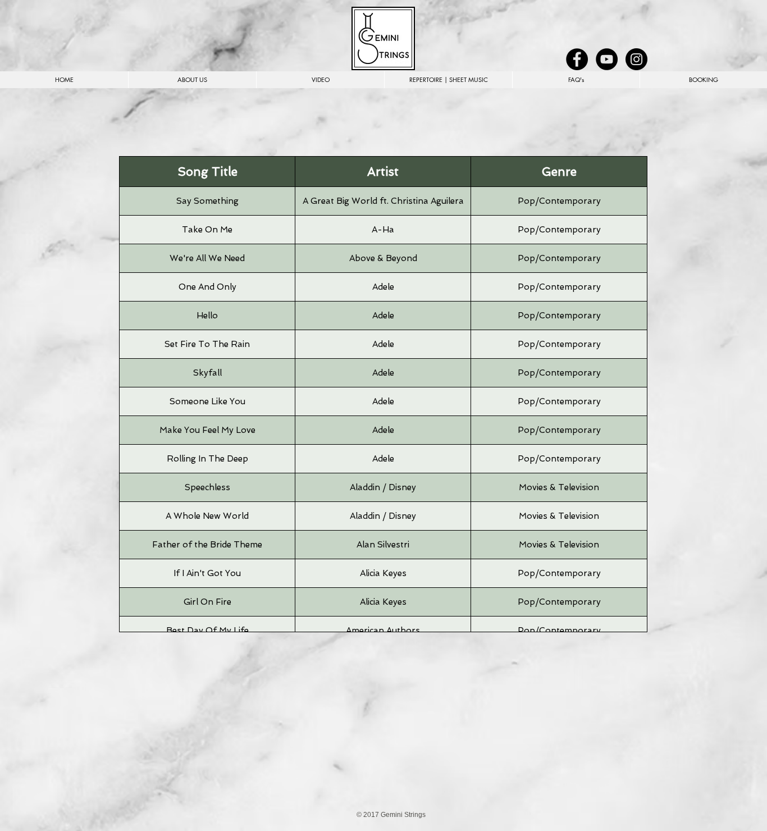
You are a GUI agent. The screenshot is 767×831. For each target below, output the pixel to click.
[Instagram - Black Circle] (636, 59)
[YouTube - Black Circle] (607, 59)
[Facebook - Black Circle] (577, 59)
